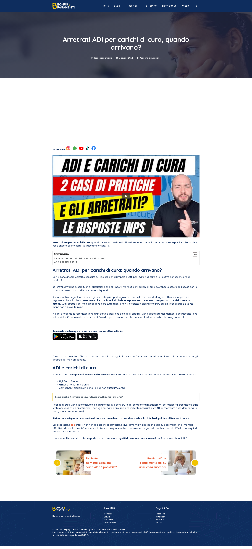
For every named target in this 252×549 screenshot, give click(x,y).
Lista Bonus (169, 6)
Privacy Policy (110, 522)
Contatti (108, 513)
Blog (117, 6)
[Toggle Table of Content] (194, 254)
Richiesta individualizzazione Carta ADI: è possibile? (101, 463)
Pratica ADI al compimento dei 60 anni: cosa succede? (153, 463)
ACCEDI (186, 6)
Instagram (160, 517)
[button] (196, 6)
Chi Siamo (108, 519)
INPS (73, 424)
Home (106, 6)
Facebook (160, 513)
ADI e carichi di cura (66, 261)
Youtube (160, 519)
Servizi (132, 6)
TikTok (159, 522)
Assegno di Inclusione (150, 57)
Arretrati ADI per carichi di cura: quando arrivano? (81, 258)
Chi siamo (151, 6)
